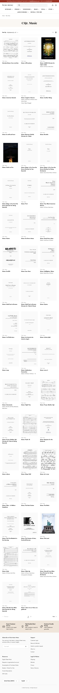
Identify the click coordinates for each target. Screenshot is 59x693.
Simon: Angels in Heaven (28, 98)
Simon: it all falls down (8, 337)
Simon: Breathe (44, 134)
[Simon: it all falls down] (10, 322)
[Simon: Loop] (10, 355)
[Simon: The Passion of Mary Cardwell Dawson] (29, 524)
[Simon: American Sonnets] (10, 83)
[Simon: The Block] (48, 491)
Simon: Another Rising (46, 98)
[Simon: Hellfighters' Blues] (48, 257)
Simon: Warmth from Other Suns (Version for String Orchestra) (47, 573)
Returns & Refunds (35, 643)
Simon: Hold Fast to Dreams (9, 304)
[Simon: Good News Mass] (48, 224)
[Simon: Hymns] (48, 290)
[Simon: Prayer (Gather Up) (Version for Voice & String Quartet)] (10, 425)
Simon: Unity (5, 571)
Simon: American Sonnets (9, 98)
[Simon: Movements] (10, 390)
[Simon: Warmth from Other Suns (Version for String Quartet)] (10, 593)
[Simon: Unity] (10, 557)
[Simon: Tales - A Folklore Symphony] (10, 491)
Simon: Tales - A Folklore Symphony (8, 506)
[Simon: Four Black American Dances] (48, 189)
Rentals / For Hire (36, 12)
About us (33, 649)
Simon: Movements (7, 405)
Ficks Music (27, 687)
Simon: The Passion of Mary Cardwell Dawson (28, 539)
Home (3, 15)
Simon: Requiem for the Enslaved (46, 440)
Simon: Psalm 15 (25, 439)
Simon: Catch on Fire (7, 167)
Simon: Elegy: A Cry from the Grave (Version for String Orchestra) (48, 169)
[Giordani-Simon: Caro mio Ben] (10, 48)
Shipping (33, 659)
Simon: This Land (44, 538)
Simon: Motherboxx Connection (26, 371)
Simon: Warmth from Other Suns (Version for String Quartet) (9, 609)
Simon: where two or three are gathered (29, 608)
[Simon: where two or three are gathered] (29, 593)
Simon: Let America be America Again (27, 338)
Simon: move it (44, 370)
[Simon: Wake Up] (29, 557)
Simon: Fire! (24, 204)
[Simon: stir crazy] (48, 459)
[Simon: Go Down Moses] (29, 224)
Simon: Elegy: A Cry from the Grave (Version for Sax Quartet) (29, 169)
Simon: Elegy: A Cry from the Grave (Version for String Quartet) (10, 205)
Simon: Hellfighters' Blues (47, 271)
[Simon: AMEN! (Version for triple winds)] (48, 48)
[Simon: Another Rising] (48, 83)
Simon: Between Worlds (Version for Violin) (27, 135)
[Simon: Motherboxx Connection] (29, 355)
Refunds (32, 662)
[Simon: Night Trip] (29, 390)
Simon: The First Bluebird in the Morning (9, 539)
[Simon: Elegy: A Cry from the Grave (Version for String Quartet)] (10, 189)
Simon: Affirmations (26, 63)
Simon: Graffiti (6, 271)
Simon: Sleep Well (26, 474)
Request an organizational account (10, 662)
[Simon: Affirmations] (29, 48)
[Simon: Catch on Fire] (10, 153)
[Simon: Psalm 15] (29, 425)
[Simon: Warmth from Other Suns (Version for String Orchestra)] (48, 557)
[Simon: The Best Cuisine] (29, 491)
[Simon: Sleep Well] (29, 459)
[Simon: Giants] (10, 224)
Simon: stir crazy (44, 474)
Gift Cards (4, 674)
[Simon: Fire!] (29, 189)
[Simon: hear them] (29, 257)
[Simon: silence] (10, 459)
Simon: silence (6, 474)
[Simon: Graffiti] (10, 257)
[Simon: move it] (48, 355)
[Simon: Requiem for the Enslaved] (48, 425)
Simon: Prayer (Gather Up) (47, 405)
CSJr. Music (8, 15)
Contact (32, 652)
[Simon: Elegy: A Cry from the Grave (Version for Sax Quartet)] (29, 153)
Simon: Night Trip (26, 405)
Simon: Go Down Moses (27, 238)
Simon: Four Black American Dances (47, 204)
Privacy (32, 665)
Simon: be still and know (8, 134)
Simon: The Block (44, 505)
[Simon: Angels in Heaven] (29, 83)
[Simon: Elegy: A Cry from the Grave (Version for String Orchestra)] (48, 153)
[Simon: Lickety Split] (48, 322)
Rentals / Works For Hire (8, 668)
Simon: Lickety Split (45, 337)
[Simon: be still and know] (10, 120)
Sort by (4, 32)
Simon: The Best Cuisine (27, 505)
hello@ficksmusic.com (34, 1)
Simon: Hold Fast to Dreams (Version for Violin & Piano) (28, 305)
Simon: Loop (5, 370)
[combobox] (32, 5)
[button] (55, 5)
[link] (14, 616)
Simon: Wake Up (25, 571)
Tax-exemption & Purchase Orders (10, 665)
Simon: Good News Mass (46, 238)
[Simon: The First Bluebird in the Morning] (10, 524)
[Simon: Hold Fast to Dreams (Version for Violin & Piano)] (29, 290)
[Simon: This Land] (48, 524)
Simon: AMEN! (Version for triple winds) (47, 64)
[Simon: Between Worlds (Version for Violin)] (29, 120)
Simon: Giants (6, 238)
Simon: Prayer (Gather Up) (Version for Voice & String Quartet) (9, 441)
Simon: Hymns (44, 304)
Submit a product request (37, 646)
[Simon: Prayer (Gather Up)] (48, 390)
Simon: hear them (26, 271)
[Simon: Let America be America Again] (29, 322)
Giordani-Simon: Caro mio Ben (10, 63)
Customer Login (34, 640)
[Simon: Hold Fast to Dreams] (10, 290)
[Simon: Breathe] (48, 120)
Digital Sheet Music (7, 659)
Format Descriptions (7, 671)
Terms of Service (34, 668)
